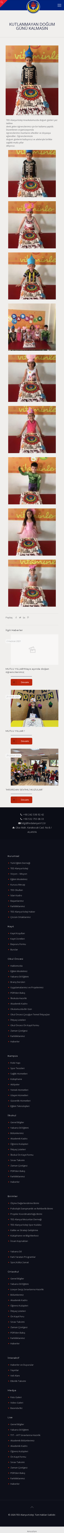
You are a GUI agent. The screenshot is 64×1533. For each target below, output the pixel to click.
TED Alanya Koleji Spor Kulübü (25, 1224)
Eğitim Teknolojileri (20, 1106)
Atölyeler (15, 1084)
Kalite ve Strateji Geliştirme (24, 1230)
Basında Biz (16, 1408)
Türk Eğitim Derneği (20, 862)
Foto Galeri (16, 1397)
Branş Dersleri (17, 982)
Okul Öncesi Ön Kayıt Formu (24, 1025)
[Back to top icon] (32, 1507)
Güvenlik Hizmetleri (20, 1100)
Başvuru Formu (18, 944)
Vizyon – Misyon (18, 873)
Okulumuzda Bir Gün (21, 1009)
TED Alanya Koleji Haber (22, 911)
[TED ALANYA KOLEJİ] (33, 5)
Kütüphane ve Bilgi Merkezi (24, 1235)
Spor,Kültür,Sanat (19, 1262)
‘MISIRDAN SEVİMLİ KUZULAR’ (24, 789)
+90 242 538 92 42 (33, 814)
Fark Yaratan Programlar (23, 1256)
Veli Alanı (15, 1375)
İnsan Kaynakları (19, 1241)
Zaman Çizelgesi (18, 1030)
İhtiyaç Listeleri (18, 1019)
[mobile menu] (59, 5)
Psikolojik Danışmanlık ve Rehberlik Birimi (31, 1208)
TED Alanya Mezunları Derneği (26, 1219)
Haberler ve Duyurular (22, 1364)
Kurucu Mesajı (17, 884)
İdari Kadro (16, 895)
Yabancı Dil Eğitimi (19, 976)
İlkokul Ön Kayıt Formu (21, 1154)
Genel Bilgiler (17, 1122)
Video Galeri (16, 1402)
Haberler (15, 1041)
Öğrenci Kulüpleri (19, 1143)
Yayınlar (14, 1370)
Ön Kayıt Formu (18, 1456)
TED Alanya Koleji (19, 868)
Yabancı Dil (16, 1251)
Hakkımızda (16, 965)
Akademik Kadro (18, 1003)
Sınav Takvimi (17, 1160)
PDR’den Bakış (17, 992)
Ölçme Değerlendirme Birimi (24, 1203)
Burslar (14, 949)
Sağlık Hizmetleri (18, 1073)
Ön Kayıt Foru (17, 1316)
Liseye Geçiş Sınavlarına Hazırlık (27, 1289)
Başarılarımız (17, 900)
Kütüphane (16, 1079)
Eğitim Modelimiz (18, 879)
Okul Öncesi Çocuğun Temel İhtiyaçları (30, 1014)
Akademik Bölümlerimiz (22, 1440)
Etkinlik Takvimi (18, 1381)
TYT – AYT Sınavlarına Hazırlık (25, 1435)
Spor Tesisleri (17, 1068)
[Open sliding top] (4, 4)
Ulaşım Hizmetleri (19, 1095)
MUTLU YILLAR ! (15, 731)
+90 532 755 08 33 (33, 819)
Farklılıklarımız (17, 906)
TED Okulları (16, 890)
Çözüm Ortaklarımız (20, 917)
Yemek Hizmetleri (19, 1089)
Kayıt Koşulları (17, 933)
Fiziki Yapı (15, 1062)
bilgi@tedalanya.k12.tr (33, 823)
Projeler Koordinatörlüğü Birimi (26, 1213)
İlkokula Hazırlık (18, 998)
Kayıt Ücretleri (17, 938)
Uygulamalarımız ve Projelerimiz (27, 987)
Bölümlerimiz (17, 1133)
